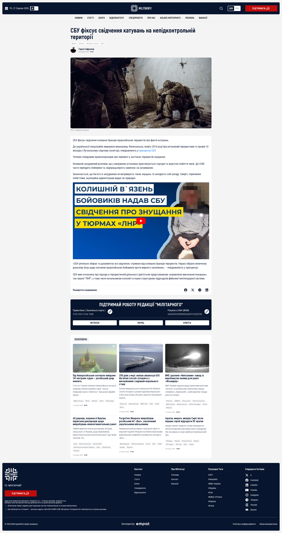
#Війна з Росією (78, 401)
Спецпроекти (136, 17)
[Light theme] (32, 8)
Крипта (187, 322)
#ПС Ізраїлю (169, 444)
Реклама (189, 17)
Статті (90, 17)
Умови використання (268, 524)
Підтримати (259, 8)
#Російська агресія (92, 43)
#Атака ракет (186, 401)
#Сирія (191, 444)
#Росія (87, 401)
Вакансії (203, 17)
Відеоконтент (116, 17)
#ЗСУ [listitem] (210, 475)
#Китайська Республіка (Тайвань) (84, 447)
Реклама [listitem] (175, 475)
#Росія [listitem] (211, 506)
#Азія (75, 444)
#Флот (102, 401)
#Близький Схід (133, 404)
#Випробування (124, 444)
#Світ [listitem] (210, 492)
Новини (79, 17)
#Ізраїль (196, 441)
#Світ (151, 404)
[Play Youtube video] (141, 220)
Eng (237, 8)
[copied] (110, 311)
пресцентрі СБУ (147, 150)
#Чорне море (110, 401)
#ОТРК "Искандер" (194, 404)
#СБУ (102, 43)
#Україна (94, 401)
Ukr (231, 8)
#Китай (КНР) (97, 444)
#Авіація (177, 441)
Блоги (102, 17)
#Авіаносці (123, 404)
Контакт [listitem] (174, 479)
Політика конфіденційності (244, 524)
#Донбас (74, 43)
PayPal (141, 322)
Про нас (151, 17)
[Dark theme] (36, 8)
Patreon (94, 322)
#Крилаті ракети (182, 404)
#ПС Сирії (179, 444)
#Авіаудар (169, 441)
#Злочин (81, 43)
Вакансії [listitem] (174, 484)
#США (157, 404)
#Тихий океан (106, 447)
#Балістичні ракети (199, 401)
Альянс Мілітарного (170, 17)
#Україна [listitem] (212, 488)
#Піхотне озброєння (138, 444)
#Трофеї (122, 447)
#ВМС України (170, 404)
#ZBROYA (177, 401)
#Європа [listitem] (212, 501)
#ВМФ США (144, 404)
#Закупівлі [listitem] (212, 479)
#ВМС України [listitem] (214, 484)
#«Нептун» (169, 401)
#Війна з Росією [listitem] (215, 497)
